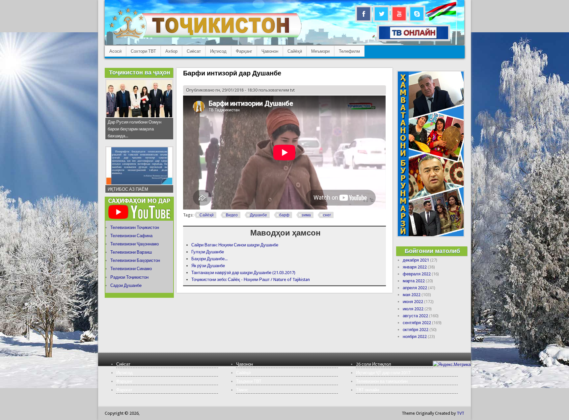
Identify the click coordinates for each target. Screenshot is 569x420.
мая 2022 (411, 294)
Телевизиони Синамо (131, 268)
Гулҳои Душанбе (207, 251)
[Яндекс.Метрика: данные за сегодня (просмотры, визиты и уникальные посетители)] (452, 364)
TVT (460, 413)
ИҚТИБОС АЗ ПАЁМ (128, 189)
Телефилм (349, 51)
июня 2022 (413, 301)
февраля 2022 (417, 273)
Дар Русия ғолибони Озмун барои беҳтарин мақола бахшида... (134, 129)
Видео (232, 215)
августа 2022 (415, 315)
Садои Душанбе (126, 285)
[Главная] (205, 38)
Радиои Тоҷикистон (129, 277)
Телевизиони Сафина (131, 235)
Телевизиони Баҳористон (135, 260)
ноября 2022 (415, 336)
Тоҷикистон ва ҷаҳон (139, 72)
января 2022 (415, 267)
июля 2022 (413, 308)
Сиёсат (194, 51)
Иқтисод (218, 51)
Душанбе (258, 215)
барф (284, 215)
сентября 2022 (417, 322)
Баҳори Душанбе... (209, 258)
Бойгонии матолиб (432, 250)
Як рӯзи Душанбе (208, 265)
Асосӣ (115, 51)
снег (327, 215)
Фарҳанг (244, 51)
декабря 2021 (416, 260)
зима (306, 215)
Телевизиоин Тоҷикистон (134, 227)
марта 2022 (414, 280)
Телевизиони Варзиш (131, 252)
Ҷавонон (269, 51)
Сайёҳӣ (294, 51)
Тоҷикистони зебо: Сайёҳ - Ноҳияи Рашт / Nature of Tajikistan (250, 279)
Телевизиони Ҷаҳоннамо (134, 243)
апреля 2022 (415, 287)
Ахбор (171, 51)
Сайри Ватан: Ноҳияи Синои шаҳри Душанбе (234, 244)
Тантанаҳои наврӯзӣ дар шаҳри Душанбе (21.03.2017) (243, 272)
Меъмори (320, 51)
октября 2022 (415, 329)
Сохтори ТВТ (143, 51)
